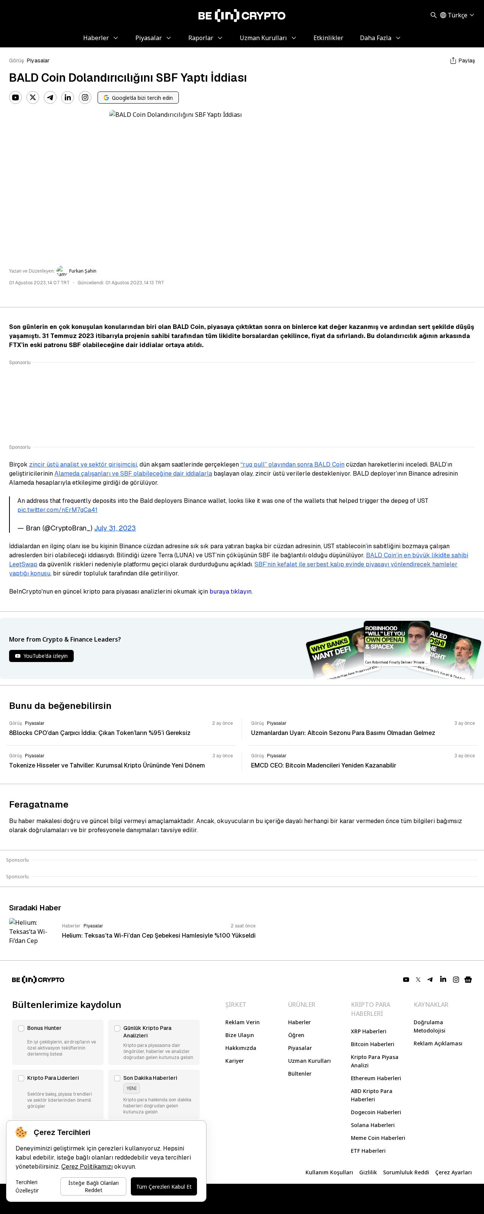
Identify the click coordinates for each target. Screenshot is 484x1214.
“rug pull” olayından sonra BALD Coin (292, 464)
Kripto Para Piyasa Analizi (375, 1061)
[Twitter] (32, 97)
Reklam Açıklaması (438, 1043)
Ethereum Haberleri (376, 1078)
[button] (58, 1042)
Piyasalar (38, 60)
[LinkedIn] (67, 97)
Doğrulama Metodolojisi (429, 1026)
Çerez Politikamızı (87, 1167)
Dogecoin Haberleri (376, 1112)
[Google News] (468, 979)
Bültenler (300, 1073)
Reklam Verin (242, 1022)
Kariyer (234, 1060)
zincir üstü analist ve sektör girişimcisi (83, 464)
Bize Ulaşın (239, 1035)
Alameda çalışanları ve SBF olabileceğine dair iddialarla (133, 474)
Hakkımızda (240, 1047)
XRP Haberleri (368, 1031)
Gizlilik (368, 1172)
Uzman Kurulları (309, 1060)
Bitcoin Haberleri (372, 1044)
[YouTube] (15, 97)
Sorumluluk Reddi (406, 1172)
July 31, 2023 (115, 528)
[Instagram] (85, 97)
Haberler (299, 1022)
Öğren (296, 1035)
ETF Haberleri (368, 1150)
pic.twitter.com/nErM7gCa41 (57, 510)
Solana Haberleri (373, 1125)
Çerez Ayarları (453, 1172)
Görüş (16, 60)
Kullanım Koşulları (329, 1172)
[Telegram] (50, 97)
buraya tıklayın (230, 591)
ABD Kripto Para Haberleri (371, 1095)
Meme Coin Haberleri (378, 1137)
